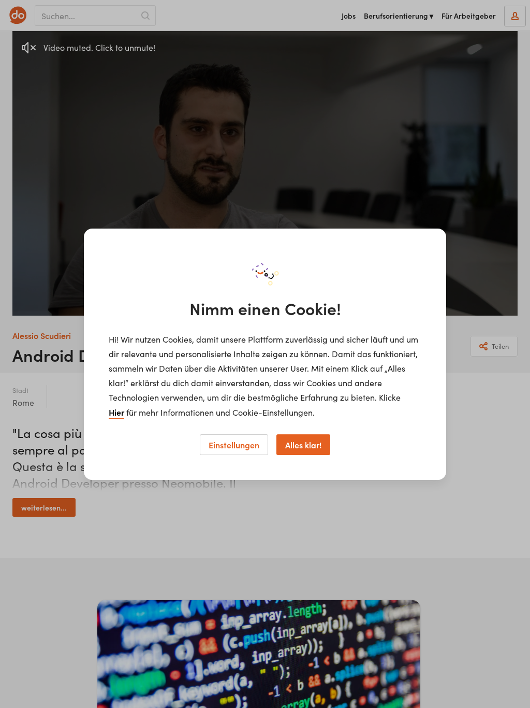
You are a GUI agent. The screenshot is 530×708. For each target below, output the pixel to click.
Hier (116, 412)
